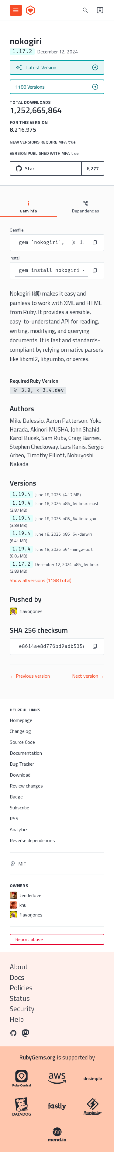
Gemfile (17, 230)
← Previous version (30, 675)
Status (20, 998)
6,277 (93, 168)
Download (20, 774)
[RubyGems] (30, 10)
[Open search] (85, 10)
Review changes (26, 785)
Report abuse (29, 939)
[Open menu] (16, 10)
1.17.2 (21, 564)
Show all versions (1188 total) (40, 580)
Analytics (19, 829)
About (19, 966)
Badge (16, 796)
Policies (21, 987)
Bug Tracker (22, 763)
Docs (17, 977)
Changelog (20, 731)
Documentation (26, 753)
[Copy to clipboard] (95, 243)
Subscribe (19, 807)
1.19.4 (21, 494)
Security (22, 1008)
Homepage (21, 720)
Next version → (88, 675)
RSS (14, 818)
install (15, 258)
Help (17, 1019)
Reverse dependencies (32, 840)
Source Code (22, 742)
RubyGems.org (37, 1057)
